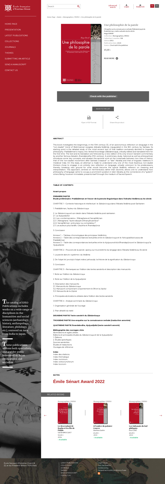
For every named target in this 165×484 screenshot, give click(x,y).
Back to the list (103, 109)
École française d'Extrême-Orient (17, 8)
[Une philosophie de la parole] (81, 83)
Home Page (11, 24)
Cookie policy (103, 468)
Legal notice (103, 463)
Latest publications (16, 35)
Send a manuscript (15, 64)
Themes (64, 470)
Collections (66, 465)
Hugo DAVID (109, 33)
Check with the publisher (103, 96)
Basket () (140, 7)
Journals (65, 468)
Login (126, 7)
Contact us (11, 70)
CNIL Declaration (104, 465)
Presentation (13, 30)
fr (152, 6)
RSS (99, 473)
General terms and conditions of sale (112, 470)
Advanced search (112, 6)
